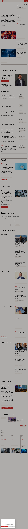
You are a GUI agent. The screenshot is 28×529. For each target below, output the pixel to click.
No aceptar (11, 526)
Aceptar (5, 526)
